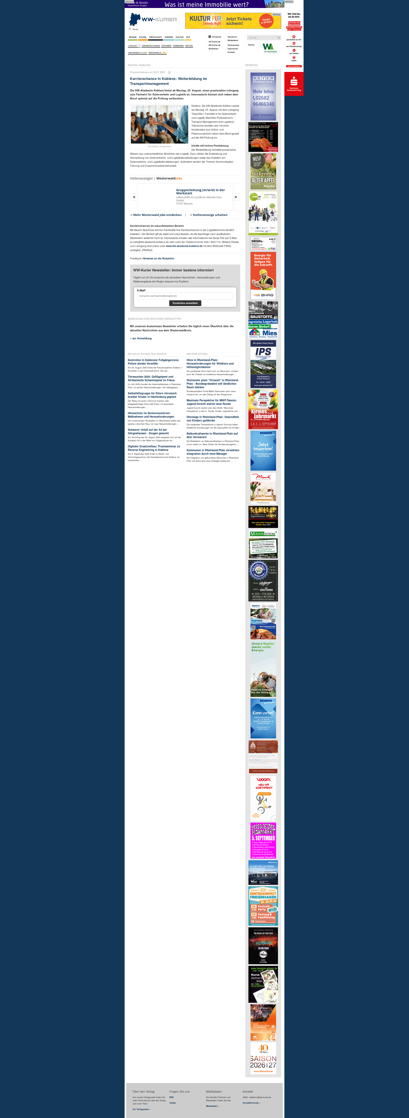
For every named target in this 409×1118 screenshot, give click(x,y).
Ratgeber (166, 45)
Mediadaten (233, 40)
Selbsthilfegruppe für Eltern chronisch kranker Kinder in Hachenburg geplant (152, 395)
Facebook (216, 36)
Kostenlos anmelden (185, 303)
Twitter (172, 1102)
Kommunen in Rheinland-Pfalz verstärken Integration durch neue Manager (213, 452)
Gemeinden (178, 45)
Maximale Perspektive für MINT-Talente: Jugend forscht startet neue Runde (212, 402)
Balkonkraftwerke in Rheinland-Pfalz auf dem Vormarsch (212, 435)
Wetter (189, 45)
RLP (188, 37)
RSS (171, 1097)
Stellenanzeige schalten (210, 215)
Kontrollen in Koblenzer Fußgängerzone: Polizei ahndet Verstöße (153, 361)
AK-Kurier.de (214, 41)
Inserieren (232, 36)
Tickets (251, 44)
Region (132, 37)
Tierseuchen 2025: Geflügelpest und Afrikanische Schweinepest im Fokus (151, 378)
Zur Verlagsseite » (141, 1109)
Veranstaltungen (151, 45)
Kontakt (231, 52)
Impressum (233, 48)
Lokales (133, 45)
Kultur (179, 37)
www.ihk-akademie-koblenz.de (184, 246)
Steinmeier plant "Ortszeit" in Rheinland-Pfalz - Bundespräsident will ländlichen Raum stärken (213, 383)
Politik (143, 37)
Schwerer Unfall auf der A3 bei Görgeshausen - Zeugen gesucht (148, 431)
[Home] (130, 28)
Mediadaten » (212, 1105)
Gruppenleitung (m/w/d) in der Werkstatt (200, 191)
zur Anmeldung (142, 338)
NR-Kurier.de (214, 45)
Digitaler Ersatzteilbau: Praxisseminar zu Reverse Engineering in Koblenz (154, 448)
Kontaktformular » (252, 1102)
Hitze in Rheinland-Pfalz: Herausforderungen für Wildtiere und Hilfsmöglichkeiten (210, 363)
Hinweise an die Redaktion (158, 258)
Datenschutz (233, 45)
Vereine (169, 37)
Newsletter (214, 48)
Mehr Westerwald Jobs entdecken (157, 215)
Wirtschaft (155, 37)
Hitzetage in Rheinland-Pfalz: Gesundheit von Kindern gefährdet (213, 418)
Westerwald (137, 52)
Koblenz (144, 65)
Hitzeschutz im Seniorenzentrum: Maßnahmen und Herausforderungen (151, 414)
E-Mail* (141, 290)
